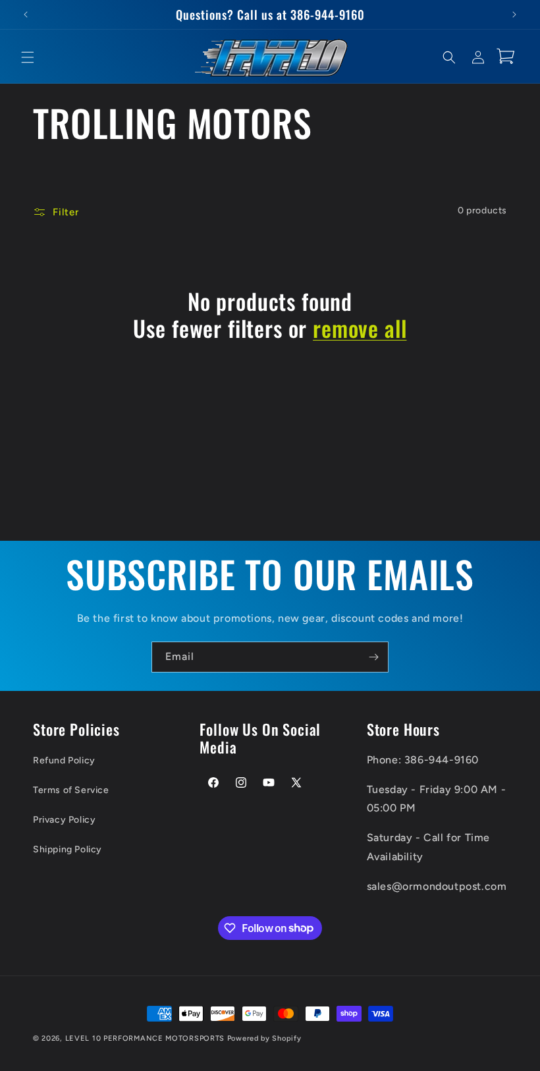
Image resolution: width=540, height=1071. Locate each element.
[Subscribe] (373, 657)
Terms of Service (71, 790)
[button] (27, 57)
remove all (359, 328)
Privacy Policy (64, 819)
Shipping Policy (67, 849)
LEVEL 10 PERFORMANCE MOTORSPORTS (145, 1038)
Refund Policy (64, 760)
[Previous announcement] (25, 14)
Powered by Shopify (264, 1038)
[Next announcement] (514, 14)
